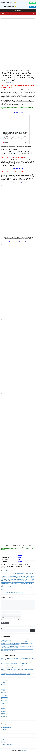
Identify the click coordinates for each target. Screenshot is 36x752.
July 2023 (3, 705)
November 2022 (4, 716)
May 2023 (3, 708)
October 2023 (4, 700)
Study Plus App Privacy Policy (7, 744)
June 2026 (3, 684)
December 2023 (4, 697)
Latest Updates (4, 730)
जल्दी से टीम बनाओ (8, 586)
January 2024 (4, 695)
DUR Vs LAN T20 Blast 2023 (19, 579)
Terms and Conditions (5, 746)
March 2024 (3, 692)
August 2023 (3, 703)
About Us (3, 739)
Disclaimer (3, 741)
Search (2, 628)
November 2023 (4, 698)
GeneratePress (23, 750)
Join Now (32, 3)
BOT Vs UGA (9, 572)
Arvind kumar (3, 658)
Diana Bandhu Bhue (5, 669)
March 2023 (3, 711)
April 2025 (3, 685)
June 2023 (3, 706)
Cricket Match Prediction (6, 727)
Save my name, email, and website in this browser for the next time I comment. (17, 619)
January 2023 (4, 714)
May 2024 (3, 689)
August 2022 (3, 718)
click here (20, 561)
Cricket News (5, 570)
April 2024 (3, 690)
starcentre (3, 662)
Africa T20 (5, 572)
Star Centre (18, 10)
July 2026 (3, 682)
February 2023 (4, 713)
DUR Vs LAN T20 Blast (9, 579)
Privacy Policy (4, 742)
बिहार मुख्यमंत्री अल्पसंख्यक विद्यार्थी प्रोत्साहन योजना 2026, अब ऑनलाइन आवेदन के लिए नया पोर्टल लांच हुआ (17, 641)
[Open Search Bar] (33, 13)
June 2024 (3, 687)
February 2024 (4, 693)
